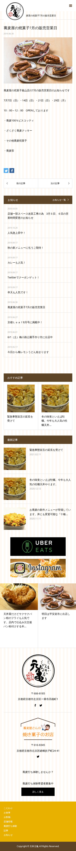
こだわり (8, 808)
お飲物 (7, 817)
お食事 (7, 812)
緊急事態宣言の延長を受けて (46, 450)
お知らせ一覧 (59, 199)
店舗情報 (8, 821)
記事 (6, 830)
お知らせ (8, 834)
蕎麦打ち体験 (10, 826)
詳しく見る (38, 791)
